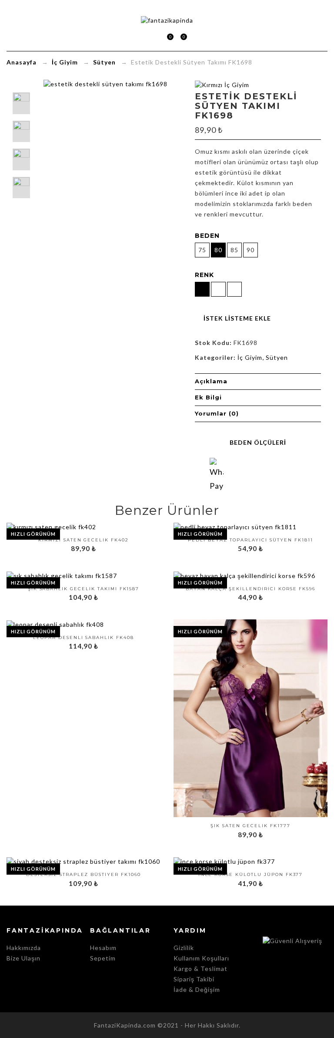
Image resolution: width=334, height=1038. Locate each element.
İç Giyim (65, 62)
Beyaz (224, 796)
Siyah (211, 796)
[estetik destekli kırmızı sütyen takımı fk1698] (21, 131)
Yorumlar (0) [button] (217, 413)
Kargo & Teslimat (200, 968)
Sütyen (104, 62)
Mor (250, 796)
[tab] (258, 381)
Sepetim (166, 37)
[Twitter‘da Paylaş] (250, 474)
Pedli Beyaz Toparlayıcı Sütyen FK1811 (250, 540)
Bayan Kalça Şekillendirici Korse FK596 (250, 589)
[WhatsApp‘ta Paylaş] (217, 465)
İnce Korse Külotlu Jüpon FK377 (250, 874)
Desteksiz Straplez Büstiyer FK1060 (83, 874)
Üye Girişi (153, 36)
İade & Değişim (197, 989)
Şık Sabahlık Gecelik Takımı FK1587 (84, 589)
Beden (207, 236)
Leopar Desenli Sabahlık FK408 (83, 638)
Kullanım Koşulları (201, 958)
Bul (194, 36)
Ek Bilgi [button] (208, 397)
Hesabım (103, 947)
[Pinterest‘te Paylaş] (283, 474)
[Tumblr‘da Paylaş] (299, 474)
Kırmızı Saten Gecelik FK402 (83, 540)
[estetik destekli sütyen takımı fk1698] (21, 188)
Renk (204, 275)
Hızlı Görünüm (33, 534)
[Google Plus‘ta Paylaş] (266, 474)
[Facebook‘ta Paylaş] (233, 474)
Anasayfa (22, 62)
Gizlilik (184, 947)
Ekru (289, 796)
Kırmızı (237, 796)
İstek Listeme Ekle (237, 318)
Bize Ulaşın (23, 958)
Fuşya (263, 796)
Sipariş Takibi (194, 979)
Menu (140, 36)
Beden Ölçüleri (258, 442)
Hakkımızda (24, 947)
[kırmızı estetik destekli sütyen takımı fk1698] (21, 103)
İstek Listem (180, 37)
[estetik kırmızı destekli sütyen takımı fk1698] (21, 159)
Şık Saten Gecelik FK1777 (250, 826)
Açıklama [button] (211, 381)
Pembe (276, 796)
